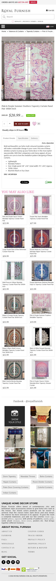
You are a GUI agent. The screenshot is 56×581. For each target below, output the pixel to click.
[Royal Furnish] (16, 11)
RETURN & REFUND (37, 548)
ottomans (16, 521)
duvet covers (26, 521)
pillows (11, 519)
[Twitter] (8, 562)
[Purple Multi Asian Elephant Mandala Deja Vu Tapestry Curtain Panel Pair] (42, 271)
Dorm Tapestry (9, 476)
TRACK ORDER (35, 536)
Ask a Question (48, 143)
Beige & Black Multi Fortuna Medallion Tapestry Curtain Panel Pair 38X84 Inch (13, 350)
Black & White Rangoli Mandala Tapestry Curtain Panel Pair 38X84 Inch (41, 350)
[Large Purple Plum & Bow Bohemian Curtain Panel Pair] (14, 238)
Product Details (9, 138)
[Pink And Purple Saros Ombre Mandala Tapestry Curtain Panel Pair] (14, 205)
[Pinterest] (13, 562)
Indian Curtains (9, 493)
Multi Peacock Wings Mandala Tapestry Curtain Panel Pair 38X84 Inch (13, 284)
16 (39, 123)
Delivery (34, 138)
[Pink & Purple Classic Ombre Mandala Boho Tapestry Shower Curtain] (42, 369)
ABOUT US (7, 531)
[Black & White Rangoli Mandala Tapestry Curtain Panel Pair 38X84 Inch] (42, 336)
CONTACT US (8, 548)
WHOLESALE (8, 544)
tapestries (18, 519)
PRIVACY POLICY (36, 540)
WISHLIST (18, 21)
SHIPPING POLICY (37, 544)
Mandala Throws (28, 476)
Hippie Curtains (9, 482)
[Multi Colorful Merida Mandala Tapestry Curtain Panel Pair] (14, 369)
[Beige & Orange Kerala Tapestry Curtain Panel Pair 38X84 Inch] (14, 304)
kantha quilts (49, 519)
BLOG (4, 552)
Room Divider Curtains (42, 482)
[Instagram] (18, 562)
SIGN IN (40, 21)
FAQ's (4, 540)
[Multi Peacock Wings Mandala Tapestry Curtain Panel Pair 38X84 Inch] (14, 271)
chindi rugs (49, 517)
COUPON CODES (36, 531)
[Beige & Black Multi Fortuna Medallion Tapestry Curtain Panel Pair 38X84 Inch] (14, 336)
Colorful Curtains (45, 487)
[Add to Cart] (22, 123)
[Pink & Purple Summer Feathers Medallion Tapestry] (42, 304)
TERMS (31, 552)
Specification (23, 138)
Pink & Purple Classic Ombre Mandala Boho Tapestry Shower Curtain (40, 383)
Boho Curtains (46, 476)
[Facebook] (3, 562)
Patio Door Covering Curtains (15, 487)
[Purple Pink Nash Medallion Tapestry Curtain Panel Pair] (42, 205)
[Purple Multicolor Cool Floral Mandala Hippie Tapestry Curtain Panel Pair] (42, 238)
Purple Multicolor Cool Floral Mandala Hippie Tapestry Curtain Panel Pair (40, 251)
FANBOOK (7, 536)
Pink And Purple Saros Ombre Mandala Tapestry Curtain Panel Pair (13, 218)
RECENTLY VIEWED (29, 21)
